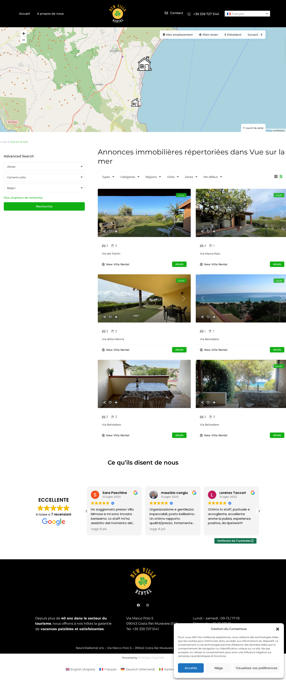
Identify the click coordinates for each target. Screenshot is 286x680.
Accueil (24, 14)
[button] (278, 629)
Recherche (44, 206)
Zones (189, 177)
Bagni (11, 188)
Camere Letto (16, 177)
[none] (247, 13)
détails (179, 264)
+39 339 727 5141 (206, 14)
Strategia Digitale (151, 657)
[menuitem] (247, 13)
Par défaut (211, 177)
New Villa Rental (117, 264)
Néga (218, 668)
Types (106, 177)
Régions (151, 177)
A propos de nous (50, 14)
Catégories (127, 177)
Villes (170, 177)
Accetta (191, 668)
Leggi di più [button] (99, 529)
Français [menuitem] (238, 14)
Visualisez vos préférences (256, 668)
